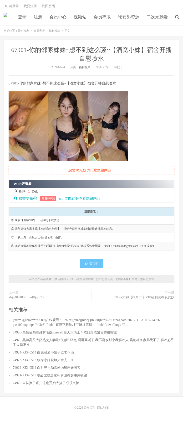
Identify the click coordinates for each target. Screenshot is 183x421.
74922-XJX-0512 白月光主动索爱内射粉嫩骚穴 (47, 367)
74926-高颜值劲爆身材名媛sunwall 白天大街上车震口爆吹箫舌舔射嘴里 (65, 332)
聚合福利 (5, 17)
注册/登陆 (48, 198)
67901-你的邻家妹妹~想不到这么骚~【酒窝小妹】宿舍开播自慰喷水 (111, 279)
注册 (38, 17)
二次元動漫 (157, 17)
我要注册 (30, 6)
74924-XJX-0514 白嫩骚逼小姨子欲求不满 (43, 352)
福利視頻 (54, 30)
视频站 (80, 17)
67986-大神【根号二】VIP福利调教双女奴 (143, 297)
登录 (22, 17)
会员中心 (57, 17)
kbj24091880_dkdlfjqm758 (27, 297)
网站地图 (103, 407)
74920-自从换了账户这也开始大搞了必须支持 (46, 383)
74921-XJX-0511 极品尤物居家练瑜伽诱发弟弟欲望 (50, 375)
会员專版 (102, 17)
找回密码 (48, 6)
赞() (93, 263)
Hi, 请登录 (11, 6)
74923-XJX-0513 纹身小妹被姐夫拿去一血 (43, 360)
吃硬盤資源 (128, 17)
